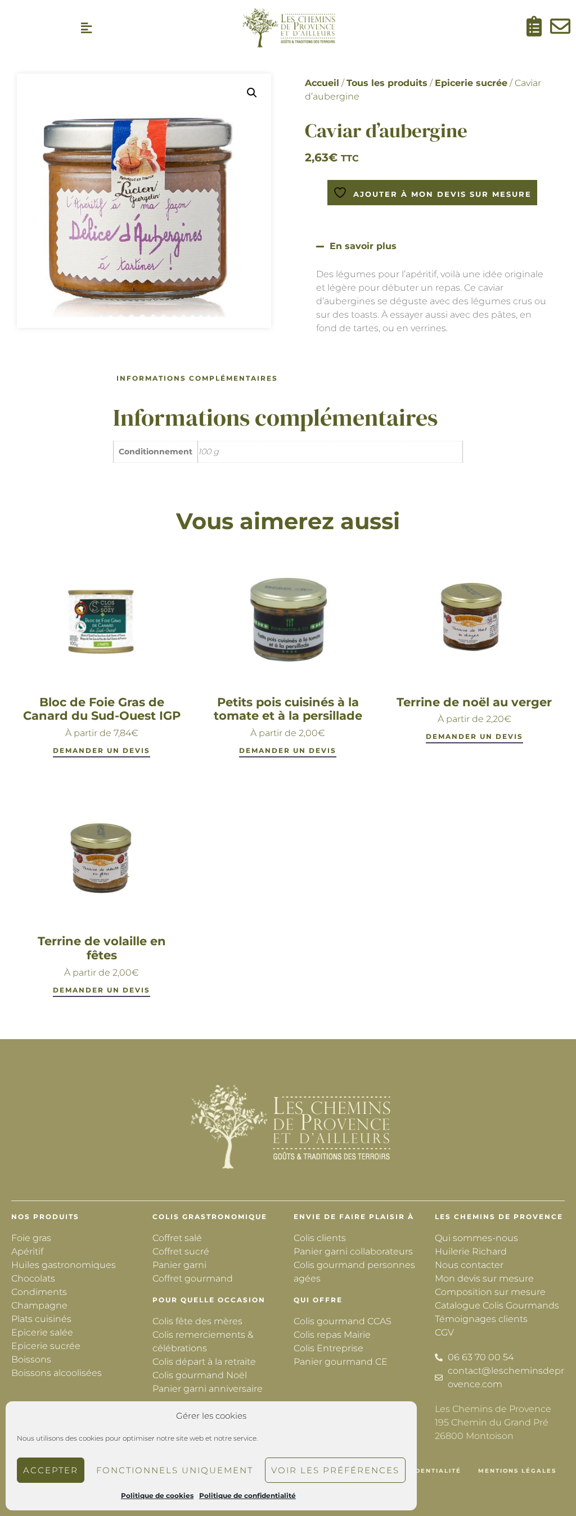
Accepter (50, 1470)
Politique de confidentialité (247, 1495)
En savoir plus (363, 246)
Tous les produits (387, 83)
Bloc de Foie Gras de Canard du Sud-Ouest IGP (102, 709)
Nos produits (45, 1216)
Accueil (322, 83)
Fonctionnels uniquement (174, 1470)
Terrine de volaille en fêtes (102, 948)
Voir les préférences (335, 1470)
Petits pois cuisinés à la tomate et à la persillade (288, 709)
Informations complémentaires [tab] (197, 378)
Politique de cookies (157, 1495)
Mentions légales (517, 1470)
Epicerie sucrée (471, 83)
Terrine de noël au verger (474, 702)
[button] (86, 28)
